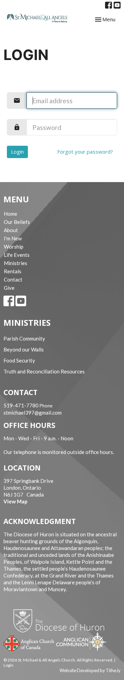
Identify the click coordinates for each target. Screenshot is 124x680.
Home (10, 214)
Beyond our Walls (23, 349)
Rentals (12, 271)
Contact (13, 279)
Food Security (19, 360)
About (11, 230)
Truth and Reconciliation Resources (44, 371)
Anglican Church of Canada (29, 642)
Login (17, 151)
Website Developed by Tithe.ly (90, 670)
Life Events (17, 255)
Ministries (15, 263)
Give (9, 288)
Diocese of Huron (61, 620)
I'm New (13, 238)
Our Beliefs (17, 222)
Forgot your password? (85, 151)
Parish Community (24, 338)
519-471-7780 (21, 405)
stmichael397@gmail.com (32, 412)
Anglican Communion (81, 641)
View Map (15, 501)
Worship (13, 246)
